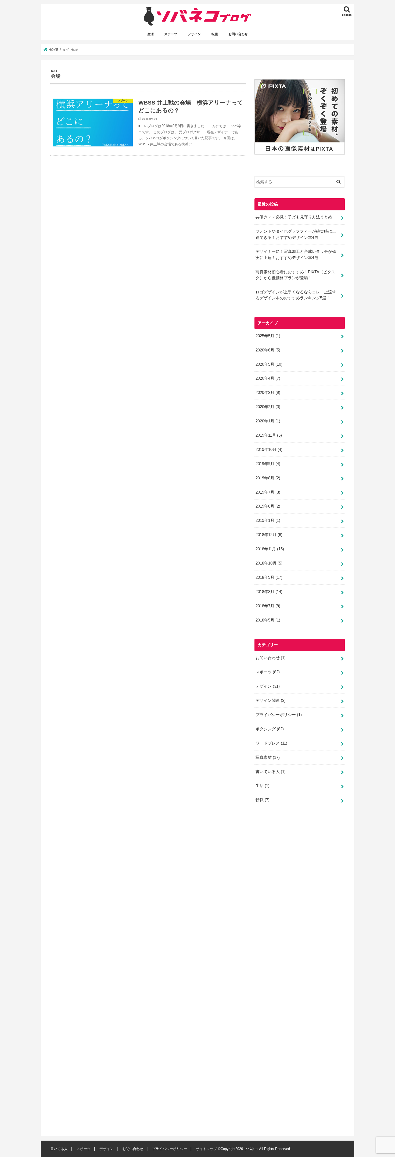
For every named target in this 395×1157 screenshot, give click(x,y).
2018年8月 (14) (269, 592)
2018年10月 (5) (269, 563)
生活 (150, 34)
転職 (214, 34)
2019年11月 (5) (269, 435)
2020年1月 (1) (268, 421)
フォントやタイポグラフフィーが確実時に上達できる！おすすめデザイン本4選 (296, 234)
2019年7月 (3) (268, 492)
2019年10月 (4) (269, 449)
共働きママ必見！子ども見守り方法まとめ (294, 217)
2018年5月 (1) (268, 620)
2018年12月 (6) (269, 535)
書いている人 (271, 772)
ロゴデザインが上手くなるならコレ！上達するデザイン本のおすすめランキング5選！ (296, 295)
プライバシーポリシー (279, 715)
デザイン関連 (271, 700)
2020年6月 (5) (268, 350)
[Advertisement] (294, 972)
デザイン (194, 34)
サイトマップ (206, 1149)
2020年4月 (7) (268, 378)
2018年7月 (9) (268, 606)
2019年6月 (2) (268, 506)
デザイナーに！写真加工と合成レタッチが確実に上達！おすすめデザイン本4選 (296, 254)
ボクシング (270, 729)
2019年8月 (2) (268, 478)
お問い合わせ (238, 34)
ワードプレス (271, 743)
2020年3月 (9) (268, 392)
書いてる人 (59, 1149)
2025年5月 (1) (268, 336)
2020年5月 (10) (269, 364)
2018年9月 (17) (269, 577)
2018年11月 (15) (270, 549)
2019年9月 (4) (268, 464)
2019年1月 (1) (268, 520)
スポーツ (170, 34)
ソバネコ (251, 1149)
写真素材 (268, 757)
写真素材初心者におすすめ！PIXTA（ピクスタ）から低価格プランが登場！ (295, 275)
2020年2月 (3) (268, 407)
